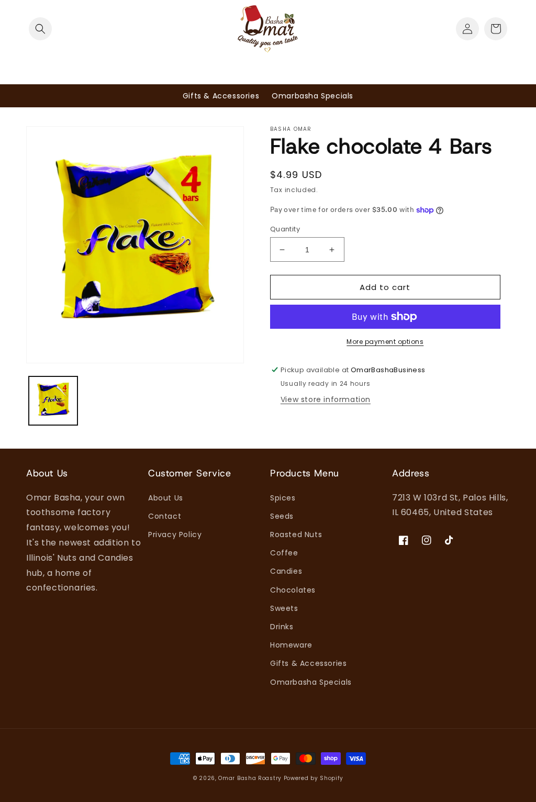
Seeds (282, 516)
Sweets (284, 608)
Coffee (284, 553)
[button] (37, 28)
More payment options (385, 341)
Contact (164, 516)
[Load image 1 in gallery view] (53, 400)
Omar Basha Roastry (250, 778)
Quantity (285, 229)
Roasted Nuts (296, 534)
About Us (165, 498)
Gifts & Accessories (308, 663)
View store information (326, 399)
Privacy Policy (175, 534)
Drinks (282, 626)
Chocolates (293, 590)
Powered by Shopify (313, 778)
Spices (283, 498)
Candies (286, 571)
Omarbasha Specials (311, 682)
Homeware (291, 645)
